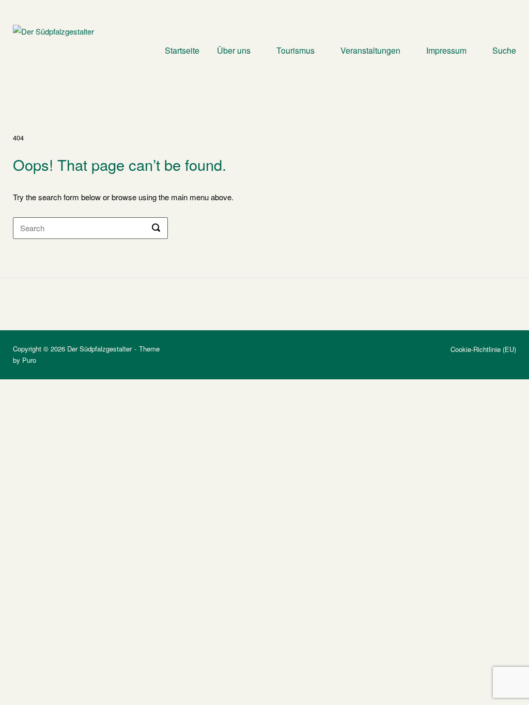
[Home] (60, 49)
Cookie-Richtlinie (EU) (483, 349)
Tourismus (295, 50)
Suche (504, 50)
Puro (29, 360)
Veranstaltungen (370, 50)
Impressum (446, 50)
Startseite (182, 50)
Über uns (234, 50)
